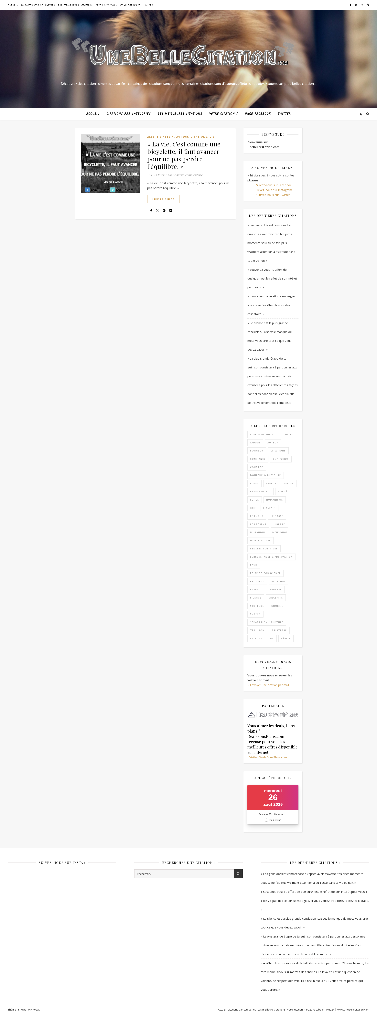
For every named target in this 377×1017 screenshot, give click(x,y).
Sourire (277, 605)
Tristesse (279, 630)
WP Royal (33, 1009)
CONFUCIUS (281, 458)
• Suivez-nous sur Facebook (272, 185)
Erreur (271, 483)
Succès (255, 613)
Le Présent (258, 524)
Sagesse (276, 589)
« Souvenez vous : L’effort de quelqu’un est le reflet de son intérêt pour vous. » (272, 278)
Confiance (258, 458)
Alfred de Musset (263, 434)
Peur (253, 565)
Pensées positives (264, 548)
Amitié (289, 434)
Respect (256, 589)
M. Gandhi (257, 532)
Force (254, 499)
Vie (212, 136)
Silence (255, 597)
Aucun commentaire (189, 175)
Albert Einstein (160, 136)
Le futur (257, 515)
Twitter (148, 5)
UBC (150, 175)
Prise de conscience (265, 573)
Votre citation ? (107, 5)
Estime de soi (260, 491)
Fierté (282, 491)
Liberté (279, 524)
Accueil (13, 5)
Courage (256, 467)
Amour (255, 442)
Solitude (257, 605)
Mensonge (280, 532)
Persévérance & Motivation (271, 556)
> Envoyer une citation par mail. (268, 685)
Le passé (277, 515)
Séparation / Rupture (267, 622)
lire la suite (163, 199)
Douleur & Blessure (265, 475)
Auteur (182, 136)
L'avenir (269, 507)
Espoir (289, 483)
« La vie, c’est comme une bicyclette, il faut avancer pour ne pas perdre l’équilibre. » (184, 155)
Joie (253, 507)
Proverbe (257, 581)
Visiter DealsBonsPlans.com (268, 757)
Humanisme (274, 499)
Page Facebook (130, 5)
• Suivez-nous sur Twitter (273, 195)
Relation (278, 581)
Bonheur (256, 450)
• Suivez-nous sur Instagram (273, 190)
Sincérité (276, 597)
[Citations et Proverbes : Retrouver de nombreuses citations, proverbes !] (188, 55)
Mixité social (260, 540)
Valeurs (256, 638)
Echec (254, 483)
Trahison (257, 630)
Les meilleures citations (75, 5)
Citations (199, 136)
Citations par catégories (38, 5)
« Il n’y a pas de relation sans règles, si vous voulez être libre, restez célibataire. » (271, 305)
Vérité (286, 638)
